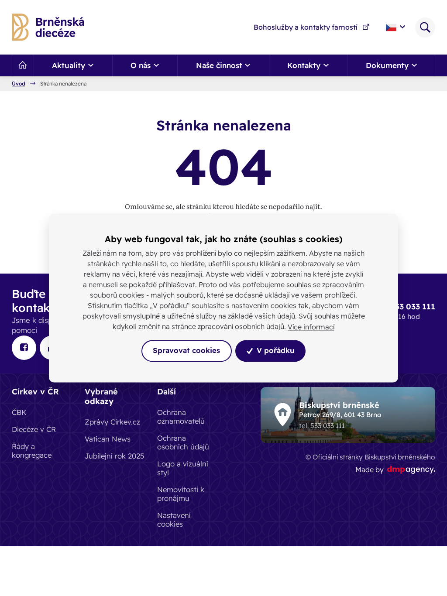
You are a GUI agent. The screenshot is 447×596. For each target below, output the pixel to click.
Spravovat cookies (186, 350)
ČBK (19, 412)
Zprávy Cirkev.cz (112, 421)
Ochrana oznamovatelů (181, 416)
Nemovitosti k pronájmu (180, 494)
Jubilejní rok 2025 (114, 455)
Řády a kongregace (32, 450)
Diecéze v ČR (34, 429)
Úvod (18, 84)
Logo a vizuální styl (182, 468)
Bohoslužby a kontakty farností (306, 27)
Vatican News (108, 438)
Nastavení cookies (174, 519)
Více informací (311, 326)
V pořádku (274, 350)
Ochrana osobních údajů (183, 442)
